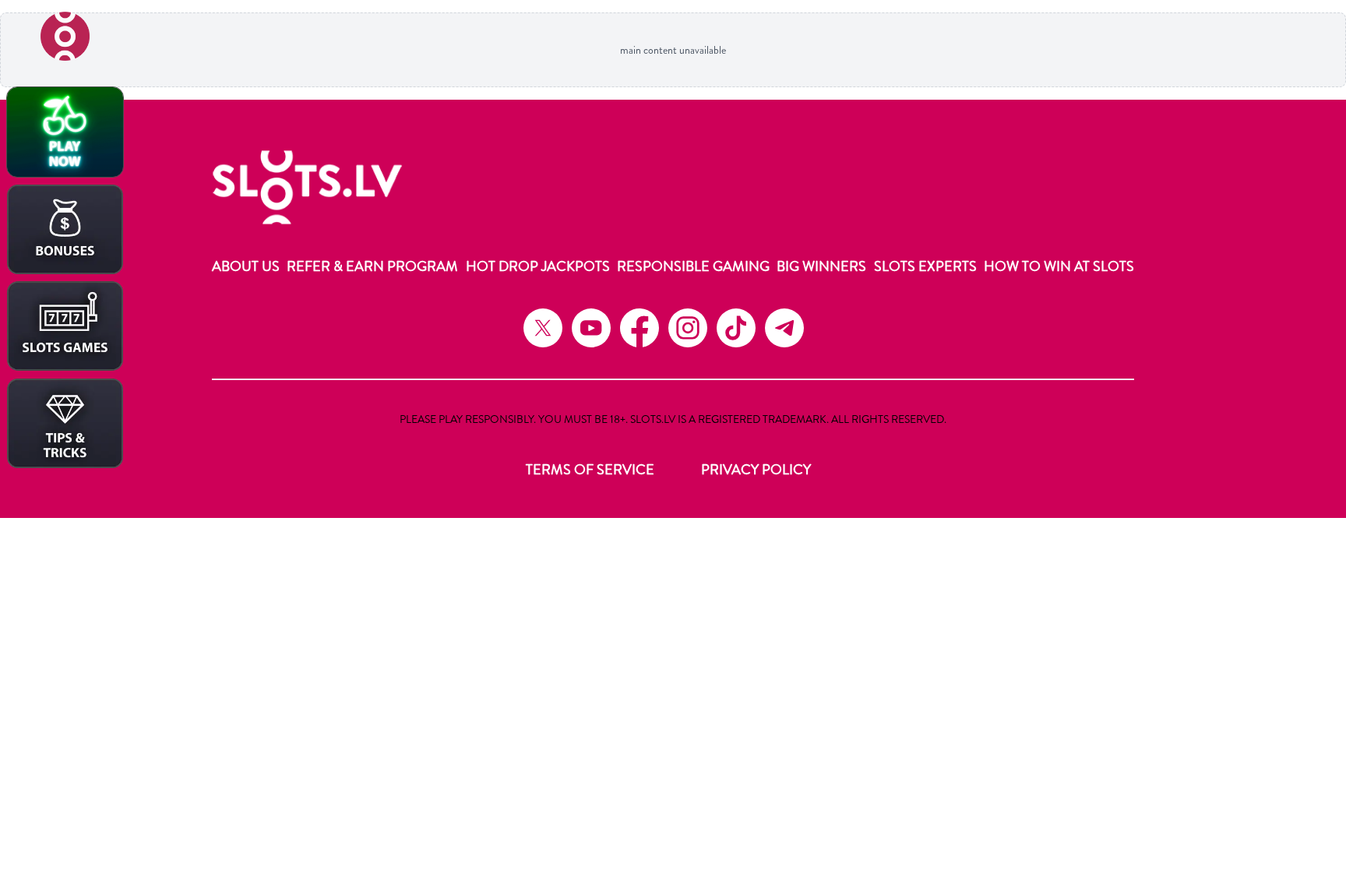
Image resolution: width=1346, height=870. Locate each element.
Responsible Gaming (693, 266)
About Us (246, 266)
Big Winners (821, 266)
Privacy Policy (756, 470)
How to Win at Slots (1059, 266)
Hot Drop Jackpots (538, 266)
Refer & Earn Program (372, 266)
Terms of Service (590, 470)
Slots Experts (925, 266)
